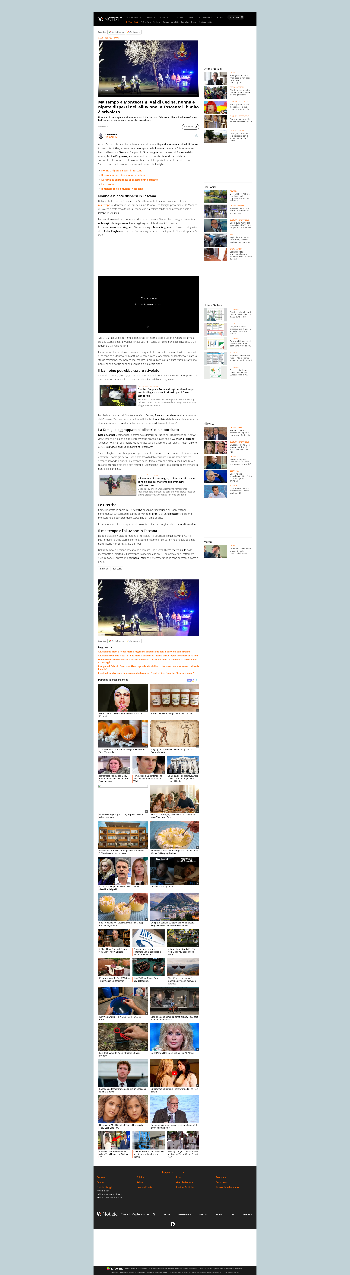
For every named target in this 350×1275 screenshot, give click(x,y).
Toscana (117, 568)
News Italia (247, 1214)
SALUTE (233, 73)
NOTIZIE (113, 19)
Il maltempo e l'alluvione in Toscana (122, 188)
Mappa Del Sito (184, 1214)
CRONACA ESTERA (237, 87)
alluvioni (104, 568)
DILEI (201, 1269)
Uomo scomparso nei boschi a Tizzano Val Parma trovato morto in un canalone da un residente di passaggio (147, 661)
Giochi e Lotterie (184, 1182)
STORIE (116, 38)
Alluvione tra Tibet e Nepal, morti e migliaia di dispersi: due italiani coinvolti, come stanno (144, 651)
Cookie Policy (140, 1272)
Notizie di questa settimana (109, 1194)
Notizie (110, 1214)
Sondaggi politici (205, 22)
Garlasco (156, 22)
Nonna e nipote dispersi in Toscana (121, 170)
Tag (232, 1214)
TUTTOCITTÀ (194, 1269)
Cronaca (101, 1177)
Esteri (179, 1177)
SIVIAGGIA (208, 1269)
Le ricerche (107, 184)
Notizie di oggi (104, 1187)
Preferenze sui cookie (154, 1272)
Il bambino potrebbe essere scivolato (123, 175)
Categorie (203, 1214)
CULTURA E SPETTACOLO (239, 102)
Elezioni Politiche (185, 1187)
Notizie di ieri (103, 1190)
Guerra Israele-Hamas (227, 1187)
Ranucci (166, 22)
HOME (100, 38)
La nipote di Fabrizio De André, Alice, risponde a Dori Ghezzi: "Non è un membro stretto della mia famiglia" (148, 668)
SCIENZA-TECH (205, 17)
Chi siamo (114, 1272)
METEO (232, 546)
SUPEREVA (239, 1269)
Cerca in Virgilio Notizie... (136, 1214)
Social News (222, 1182)
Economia (221, 1177)
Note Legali (124, 1272)
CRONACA (150, 17)
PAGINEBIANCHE (181, 1269)
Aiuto (165, 1272)
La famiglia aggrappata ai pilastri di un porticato (129, 179)
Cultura (100, 1182)
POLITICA (164, 17)
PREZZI (232, 234)
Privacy (131, 1272)
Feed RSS (167, 1214)
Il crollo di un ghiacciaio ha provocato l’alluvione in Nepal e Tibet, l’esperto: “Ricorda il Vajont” (146, 672)
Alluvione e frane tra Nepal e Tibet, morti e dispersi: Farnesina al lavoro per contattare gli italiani (148, 655)
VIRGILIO (134, 1269)
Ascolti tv (175, 22)
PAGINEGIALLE (144, 1269)
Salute (140, 1182)
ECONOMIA (178, 17)
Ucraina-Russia (144, 1187)
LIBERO (127, 1269)
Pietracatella (146, 22)
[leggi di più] (196, 135)
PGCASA (171, 1269)
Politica (140, 1177)
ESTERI (191, 17)
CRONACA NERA (236, 249)
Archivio (219, 1214)
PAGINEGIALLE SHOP (159, 1269)
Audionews (235, 17)
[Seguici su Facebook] (173, 1225)
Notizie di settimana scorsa (109, 1197)
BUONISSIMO (229, 1269)
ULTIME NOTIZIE (133, 17)
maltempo (104, 205)
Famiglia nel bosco (188, 22)
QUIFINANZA (218, 1269)
